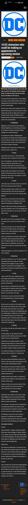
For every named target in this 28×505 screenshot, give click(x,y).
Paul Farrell (20, 57)
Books (10, 40)
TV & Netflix (21, 40)
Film (15, 40)
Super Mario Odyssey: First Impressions (6, 487)
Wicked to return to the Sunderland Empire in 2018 (23, 491)
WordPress (15, 500)
